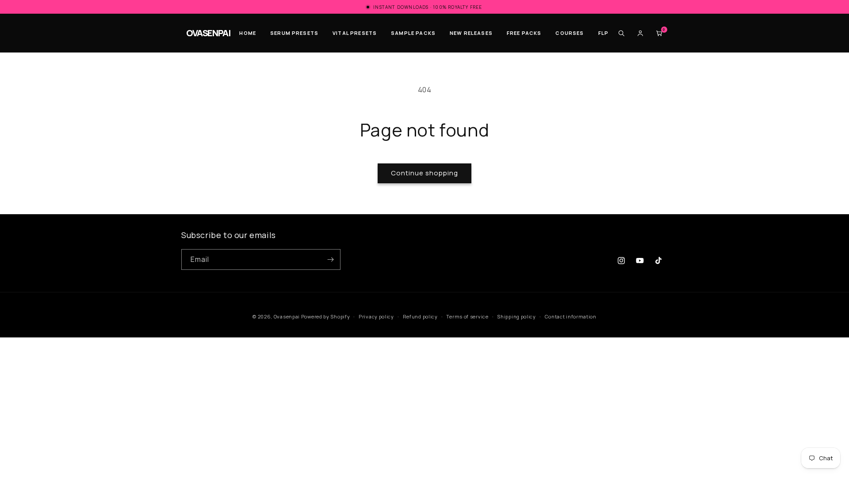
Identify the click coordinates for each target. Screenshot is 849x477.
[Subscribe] (330, 259)
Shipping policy (516, 316)
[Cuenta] (640, 33)
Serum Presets (294, 32)
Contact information (571, 316)
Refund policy (420, 316)
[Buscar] (621, 33)
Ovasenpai (287, 316)
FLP (603, 32)
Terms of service (467, 316)
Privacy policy (376, 316)
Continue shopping (424, 173)
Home (247, 32)
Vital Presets (355, 32)
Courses (569, 32)
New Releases (471, 32)
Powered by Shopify (325, 316)
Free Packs (524, 32)
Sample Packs (413, 32)
